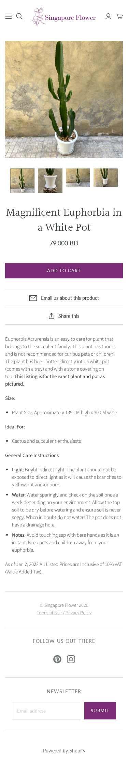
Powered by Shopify (64, 750)
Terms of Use (49, 613)
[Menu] (8, 16)
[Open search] (19, 16)
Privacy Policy (78, 613)
